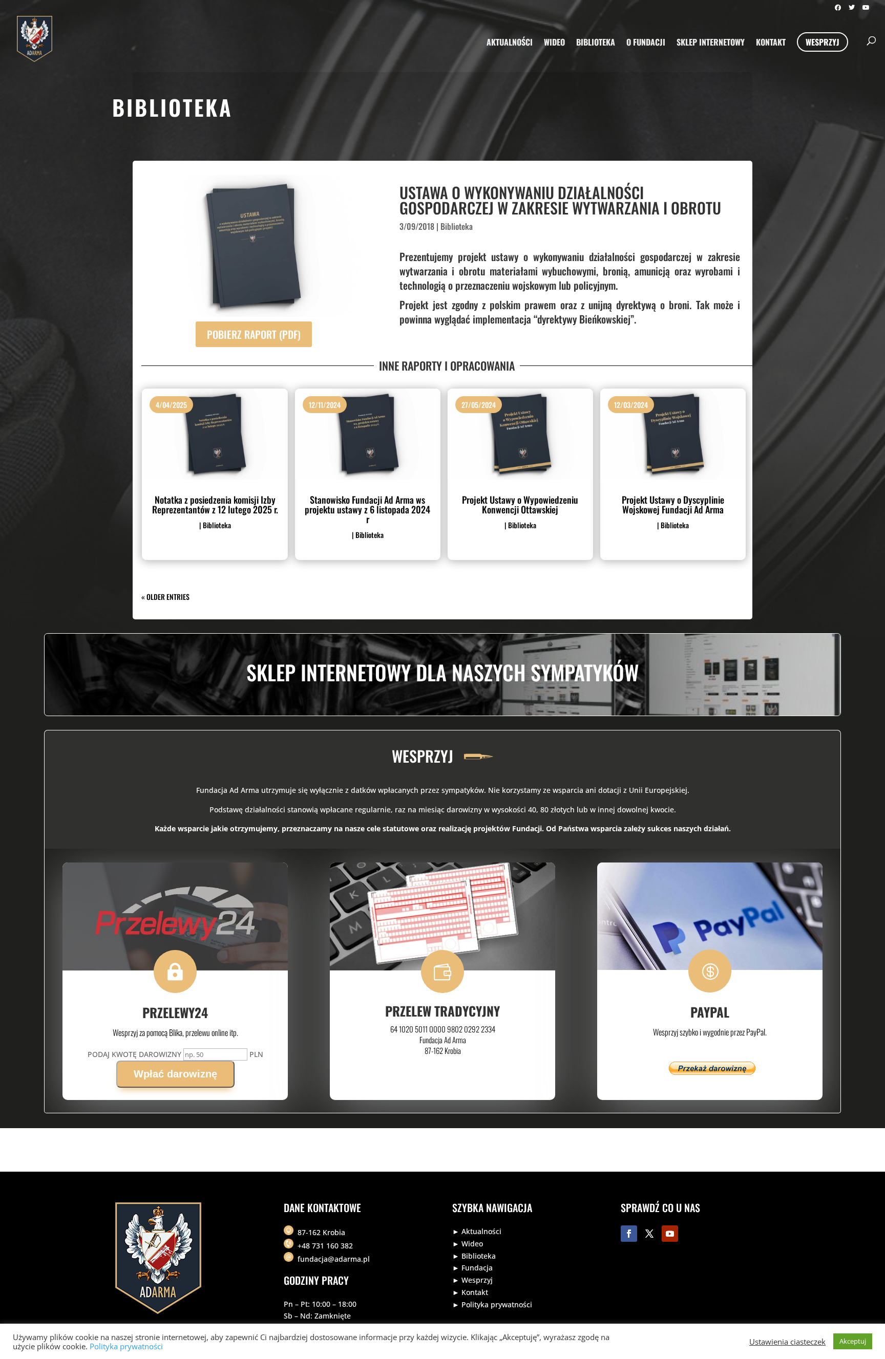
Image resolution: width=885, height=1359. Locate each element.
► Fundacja (472, 1267)
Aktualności (510, 43)
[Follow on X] (649, 1233)
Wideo (554, 43)
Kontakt (771, 43)
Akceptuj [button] (852, 1341)
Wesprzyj (822, 42)
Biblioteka (595, 43)
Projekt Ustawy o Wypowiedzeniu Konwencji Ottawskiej (520, 504)
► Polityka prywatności (492, 1304)
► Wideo (467, 1243)
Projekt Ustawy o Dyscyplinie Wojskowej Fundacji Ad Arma (673, 504)
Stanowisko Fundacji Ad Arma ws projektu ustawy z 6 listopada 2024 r (367, 509)
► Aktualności (476, 1231)
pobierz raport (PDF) (254, 334)
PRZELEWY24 (175, 1012)
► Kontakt (470, 1292)
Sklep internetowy (711, 43)
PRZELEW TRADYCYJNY (442, 1010)
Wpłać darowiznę (175, 1074)
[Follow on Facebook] (629, 1233)
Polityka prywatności (126, 1346)
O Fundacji (645, 43)
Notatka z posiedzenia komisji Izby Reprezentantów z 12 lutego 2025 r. (215, 504)
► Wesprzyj (472, 1280)
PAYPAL (709, 1011)
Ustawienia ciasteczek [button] (787, 1341)
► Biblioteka (474, 1256)
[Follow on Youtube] (670, 1233)
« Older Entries (165, 596)
